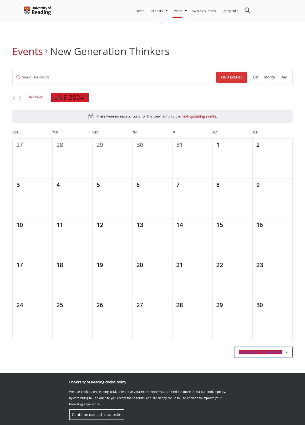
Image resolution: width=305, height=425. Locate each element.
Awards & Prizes (204, 11)
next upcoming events (199, 116)
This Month (36, 97)
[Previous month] (13, 98)
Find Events (232, 77)
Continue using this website (96, 414)
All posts (157, 11)
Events (178, 11)
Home (140, 11)
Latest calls (230, 11)
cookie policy (216, 391)
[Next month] (20, 98)
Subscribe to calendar (260, 352)
